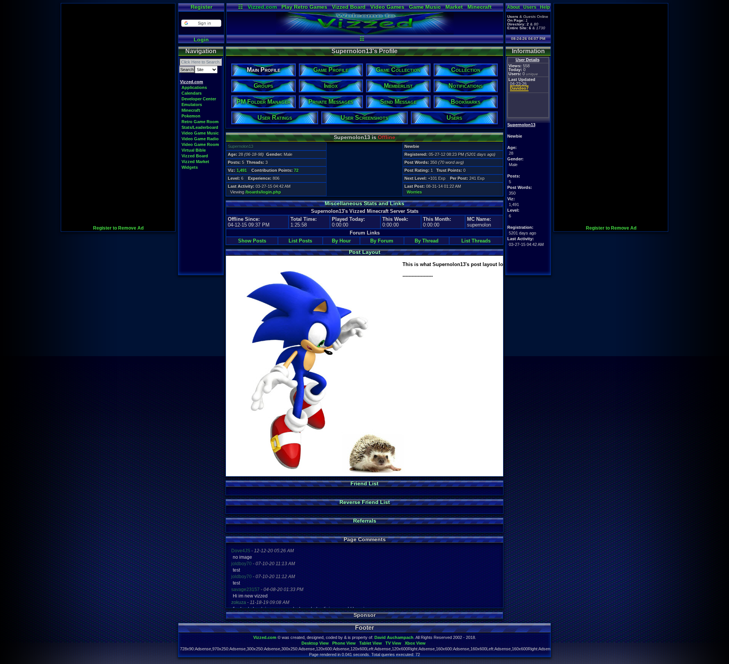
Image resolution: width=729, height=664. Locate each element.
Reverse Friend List (364, 502)
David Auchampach (393, 637)
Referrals (364, 521)
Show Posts (252, 241)
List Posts (300, 241)
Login (201, 39)
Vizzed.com (262, 7)
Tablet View (370, 643)
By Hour (341, 241)
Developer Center (198, 99)
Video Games (387, 7)
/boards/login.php (263, 192)
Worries (414, 192)
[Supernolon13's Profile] (365, 33)
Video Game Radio (200, 138)
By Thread (427, 241)
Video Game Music (200, 133)
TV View (393, 643)
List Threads (476, 241)
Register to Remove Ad (118, 228)
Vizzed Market (195, 161)
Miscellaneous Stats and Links (364, 203)
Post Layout (364, 252)
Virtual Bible (193, 150)
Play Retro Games (304, 7)
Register (201, 7)
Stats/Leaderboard (199, 127)
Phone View (344, 643)
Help (545, 7)
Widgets (189, 167)
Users (529, 7)
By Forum (381, 241)
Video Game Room (200, 144)
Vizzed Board (349, 7)
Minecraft (479, 7)
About (513, 7)
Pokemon (190, 116)
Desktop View (315, 643)
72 (296, 170)
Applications (194, 87)
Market (454, 7)
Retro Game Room (200, 121)
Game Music (425, 7)
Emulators (191, 104)
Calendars (191, 93)
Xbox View (415, 643)
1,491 (242, 170)
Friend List (364, 483)
